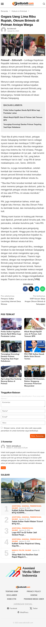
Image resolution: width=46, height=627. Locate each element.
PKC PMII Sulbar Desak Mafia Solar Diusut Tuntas (34, 356)
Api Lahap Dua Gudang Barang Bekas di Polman (11, 381)
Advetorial (16, 506)
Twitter (35, 608)
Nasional (25, 506)
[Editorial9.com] (23, 4)
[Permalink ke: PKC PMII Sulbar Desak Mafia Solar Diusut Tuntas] (34, 346)
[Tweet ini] (31, 288)
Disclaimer (12, 595)
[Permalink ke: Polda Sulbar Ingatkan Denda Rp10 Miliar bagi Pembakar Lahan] (11, 324)
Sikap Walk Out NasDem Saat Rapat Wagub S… (25, 555)
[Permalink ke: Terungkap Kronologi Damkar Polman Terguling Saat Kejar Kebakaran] (11, 346)
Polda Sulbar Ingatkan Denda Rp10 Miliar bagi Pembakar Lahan (11, 334)
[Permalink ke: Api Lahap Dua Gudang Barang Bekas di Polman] (11, 371)
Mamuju (15, 550)
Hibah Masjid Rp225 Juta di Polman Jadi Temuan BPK (33, 334)
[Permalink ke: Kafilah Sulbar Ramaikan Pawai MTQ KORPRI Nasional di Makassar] (23, 490)
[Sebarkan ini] (25, 288)
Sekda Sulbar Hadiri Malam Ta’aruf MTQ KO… (27, 522)
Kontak (34, 595)
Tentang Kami (11, 591)
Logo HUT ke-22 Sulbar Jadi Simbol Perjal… (24, 533)
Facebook (13, 608)
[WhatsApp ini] (42, 288)
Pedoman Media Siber (34, 599)
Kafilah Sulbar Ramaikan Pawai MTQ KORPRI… (26, 511)
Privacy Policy (34, 591)
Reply (3, 467)
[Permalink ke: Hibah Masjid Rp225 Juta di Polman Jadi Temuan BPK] (34, 324)
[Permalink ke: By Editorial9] (3, 30)
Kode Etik (11, 599)
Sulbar (15, 508)
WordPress (24, 612)
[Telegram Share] (36, 288)
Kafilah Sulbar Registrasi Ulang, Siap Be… (26, 544)
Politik (21, 550)
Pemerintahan (35, 506)
